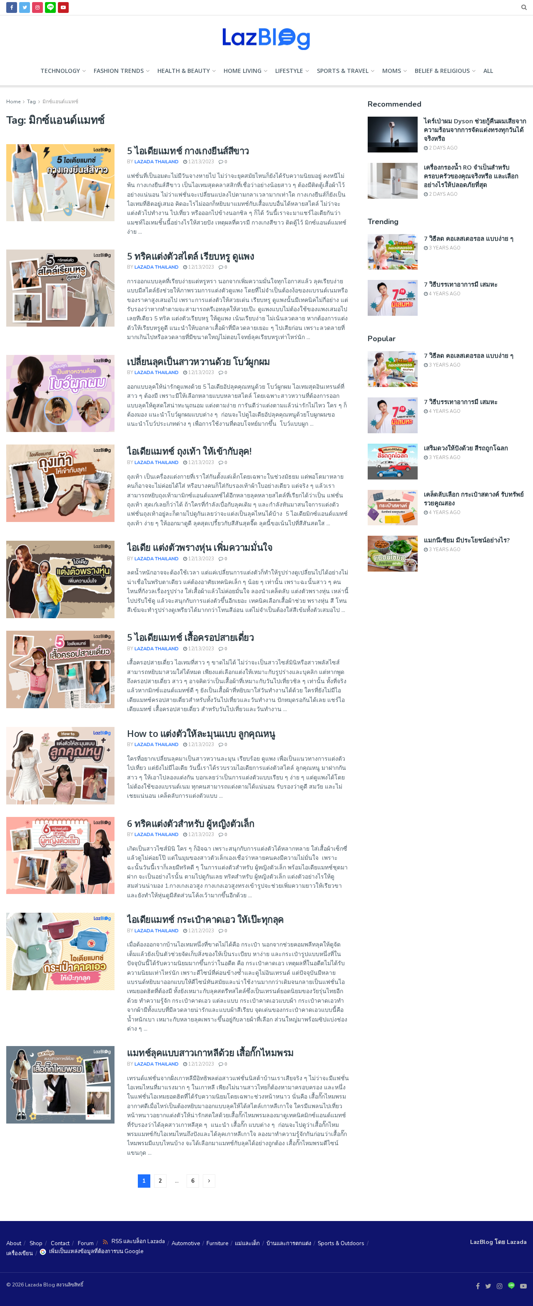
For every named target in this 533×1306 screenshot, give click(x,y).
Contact (60, 1243)
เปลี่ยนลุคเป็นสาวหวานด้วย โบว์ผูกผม (198, 361)
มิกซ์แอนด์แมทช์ (60, 101)
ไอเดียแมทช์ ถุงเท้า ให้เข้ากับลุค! (189, 450)
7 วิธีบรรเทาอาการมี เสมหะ (461, 284)
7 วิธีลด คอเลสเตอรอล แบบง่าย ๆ (468, 238)
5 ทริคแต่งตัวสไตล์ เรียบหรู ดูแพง (190, 256)
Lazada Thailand (156, 162)
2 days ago (443, 148)
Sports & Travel (343, 71)
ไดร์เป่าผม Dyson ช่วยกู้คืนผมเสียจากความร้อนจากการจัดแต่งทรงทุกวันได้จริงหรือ (475, 129)
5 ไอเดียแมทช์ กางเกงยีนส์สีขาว (188, 150)
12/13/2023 (200, 162)
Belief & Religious (442, 71)
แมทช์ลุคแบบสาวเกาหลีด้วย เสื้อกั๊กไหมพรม (210, 1052)
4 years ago (444, 294)
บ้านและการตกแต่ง (288, 1243)
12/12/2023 (200, 931)
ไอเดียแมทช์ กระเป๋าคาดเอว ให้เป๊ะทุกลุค (205, 919)
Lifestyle (289, 71)
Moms (391, 71)
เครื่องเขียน (19, 1253)
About (13, 1243)
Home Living (243, 71)
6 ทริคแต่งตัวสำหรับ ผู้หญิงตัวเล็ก (190, 823)
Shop (36, 1243)
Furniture (217, 1243)
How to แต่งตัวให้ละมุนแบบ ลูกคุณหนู (201, 733)
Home (13, 101)
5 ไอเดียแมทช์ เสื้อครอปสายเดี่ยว (190, 637)
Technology (60, 71)
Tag (31, 101)
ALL (488, 71)
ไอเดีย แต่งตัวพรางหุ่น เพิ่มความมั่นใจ (199, 547)
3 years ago (444, 248)
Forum (86, 1243)
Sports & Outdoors (341, 1243)
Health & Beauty (183, 71)
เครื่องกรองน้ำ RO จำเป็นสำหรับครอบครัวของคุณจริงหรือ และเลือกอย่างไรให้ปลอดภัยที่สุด (471, 176)
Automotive (186, 1243)
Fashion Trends (119, 71)
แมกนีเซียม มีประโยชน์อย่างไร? (467, 540)
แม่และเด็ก (247, 1243)
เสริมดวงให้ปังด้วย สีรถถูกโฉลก (466, 448)
